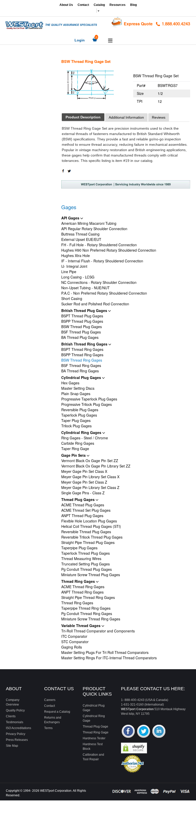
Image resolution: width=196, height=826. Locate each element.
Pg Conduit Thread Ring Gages (86, 613)
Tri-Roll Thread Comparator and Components (98, 630)
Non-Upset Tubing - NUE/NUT (85, 287)
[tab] (83, 117)
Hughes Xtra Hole (75, 255)
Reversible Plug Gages (79, 409)
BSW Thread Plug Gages (81, 326)
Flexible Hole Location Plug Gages (89, 520)
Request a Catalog (57, 711)
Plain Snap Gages (75, 393)
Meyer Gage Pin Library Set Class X (90, 476)
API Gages (70, 217)
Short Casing (71, 298)
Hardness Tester (94, 738)
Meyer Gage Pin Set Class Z (84, 482)
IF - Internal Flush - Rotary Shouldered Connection (102, 260)
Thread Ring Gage (95, 732)
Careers (49, 700)
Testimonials (14, 722)
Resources (117, 5)
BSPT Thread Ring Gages (82, 349)
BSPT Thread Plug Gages (82, 315)
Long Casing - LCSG (77, 277)
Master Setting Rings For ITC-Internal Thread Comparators (109, 657)
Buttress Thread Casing (80, 234)
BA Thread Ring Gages (80, 370)
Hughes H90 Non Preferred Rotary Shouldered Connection (108, 250)
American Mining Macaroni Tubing (88, 223)
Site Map (12, 745)
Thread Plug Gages (78, 499)
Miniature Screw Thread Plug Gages (90, 574)
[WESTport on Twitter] (143, 732)
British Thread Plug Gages (84, 310)
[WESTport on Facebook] (128, 732)
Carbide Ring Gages (77, 443)
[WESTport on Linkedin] (159, 732)
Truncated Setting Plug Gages (85, 563)
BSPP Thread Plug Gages (82, 321)
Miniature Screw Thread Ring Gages (90, 618)
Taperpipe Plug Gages (79, 547)
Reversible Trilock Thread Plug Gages (91, 537)
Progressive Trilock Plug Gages (86, 404)
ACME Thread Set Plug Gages (86, 510)
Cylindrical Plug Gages (81, 377)
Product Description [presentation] (83, 117)
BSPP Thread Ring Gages (82, 354)
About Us (66, 5)
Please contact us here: (153, 688)
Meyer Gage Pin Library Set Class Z (90, 487)
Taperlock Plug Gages (79, 415)
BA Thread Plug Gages (80, 337)
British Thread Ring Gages (84, 344)
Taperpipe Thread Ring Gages (86, 608)
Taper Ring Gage (75, 448)
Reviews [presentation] (158, 117)
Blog (133, 5)
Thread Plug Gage (95, 726)
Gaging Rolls (71, 647)
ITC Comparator (74, 636)
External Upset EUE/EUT (81, 239)
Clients (11, 716)
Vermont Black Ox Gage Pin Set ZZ (89, 460)
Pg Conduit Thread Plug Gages (86, 569)
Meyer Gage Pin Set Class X (84, 471)
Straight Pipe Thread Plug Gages (88, 542)
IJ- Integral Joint (74, 266)
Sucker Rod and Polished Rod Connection (95, 303)
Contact (83, 5)
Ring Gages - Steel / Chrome (84, 437)
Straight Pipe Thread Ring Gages (88, 597)
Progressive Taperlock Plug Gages (89, 398)
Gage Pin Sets (74, 455)
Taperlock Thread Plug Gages (85, 553)
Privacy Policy (15, 734)
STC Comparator (75, 641)
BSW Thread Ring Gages (81, 360)
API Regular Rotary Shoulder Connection (94, 228)
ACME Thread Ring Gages (82, 586)
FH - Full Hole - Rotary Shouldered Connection (99, 244)
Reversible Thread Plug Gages (86, 531)
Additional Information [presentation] (126, 117)
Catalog (99, 5)
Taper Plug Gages (76, 420)
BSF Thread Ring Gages (81, 365)
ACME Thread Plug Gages (82, 504)
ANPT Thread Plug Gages (82, 515)
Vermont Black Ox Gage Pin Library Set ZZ (95, 465)
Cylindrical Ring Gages (81, 432)
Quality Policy (15, 710)
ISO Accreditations (18, 728)
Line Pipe (68, 271)
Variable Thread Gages (81, 625)
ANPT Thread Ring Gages (82, 592)
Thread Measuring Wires (81, 558)
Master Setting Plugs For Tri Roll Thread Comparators (105, 652)
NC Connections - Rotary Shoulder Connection (99, 282)
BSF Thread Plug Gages (81, 331)
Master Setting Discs (77, 388)
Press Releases (17, 740)
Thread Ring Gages (78, 581)
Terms (48, 728)
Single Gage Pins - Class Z (83, 492)
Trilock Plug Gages (76, 425)
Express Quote (138, 24)
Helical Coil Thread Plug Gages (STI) (91, 526)
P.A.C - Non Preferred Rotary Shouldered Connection (104, 293)
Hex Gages (70, 382)
